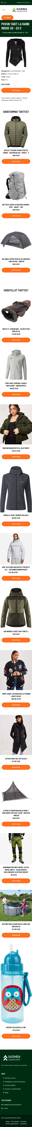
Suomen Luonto (10, 1078)
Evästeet (23, 1121)
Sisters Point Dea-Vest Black (16, 759)
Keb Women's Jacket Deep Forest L (16, 631)
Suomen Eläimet (10, 1085)
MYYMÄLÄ (7, 17)
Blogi (6, 1092)
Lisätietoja (16, 90)
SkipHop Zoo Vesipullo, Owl (16, 1027)
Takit (23, 71)
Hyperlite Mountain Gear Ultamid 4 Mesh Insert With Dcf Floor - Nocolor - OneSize (16, 812)
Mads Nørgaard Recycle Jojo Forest (16, 448)
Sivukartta (23, 1124)
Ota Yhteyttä (15, 1121)
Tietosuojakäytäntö (11, 1124)
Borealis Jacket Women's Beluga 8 (16, 515)
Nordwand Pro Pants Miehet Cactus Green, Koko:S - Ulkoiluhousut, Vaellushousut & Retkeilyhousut (16, 869)
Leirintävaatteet (15, 71)
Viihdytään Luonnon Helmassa (15, 1082)
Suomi (4, 2)
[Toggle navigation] (3, 10)
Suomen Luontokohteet (13, 1089)
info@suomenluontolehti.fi (23, 2)
